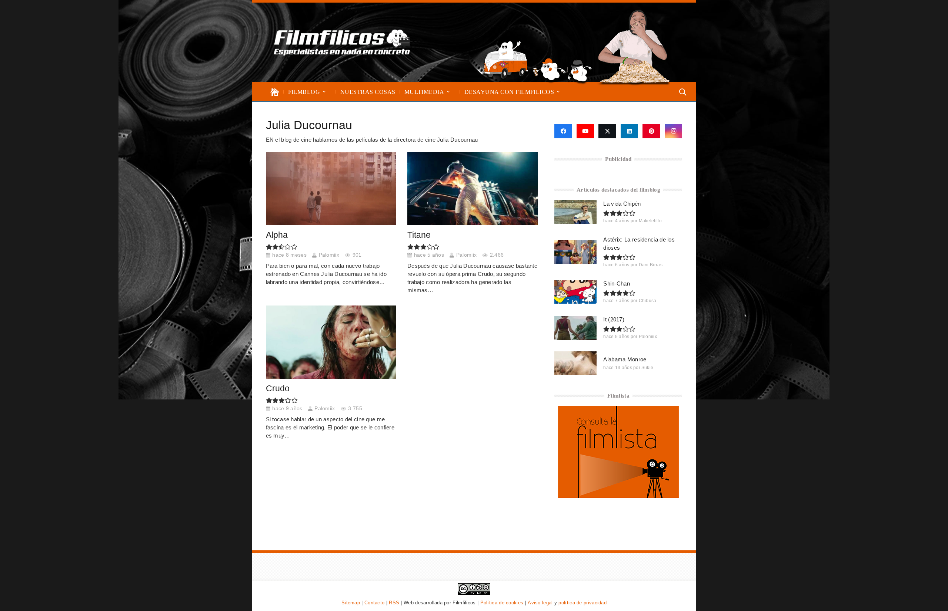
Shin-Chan (616, 283)
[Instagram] (673, 131)
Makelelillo (650, 220)
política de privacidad (582, 602)
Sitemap (350, 602)
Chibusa (648, 300)
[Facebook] (563, 131)
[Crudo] (331, 342)
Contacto (374, 602)
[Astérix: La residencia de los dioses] (575, 252)
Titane (419, 235)
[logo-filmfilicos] (342, 42)
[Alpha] (331, 188)
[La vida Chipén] (575, 212)
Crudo (278, 388)
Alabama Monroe (624, 359)
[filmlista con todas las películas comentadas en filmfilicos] (618, 496)
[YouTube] (585, 131)
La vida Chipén (622, 203)
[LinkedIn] (629, 131)
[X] (607, 131)
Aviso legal (540, 602)
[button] (324, 92)
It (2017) (613, 319)
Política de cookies (502, 602)
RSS (394, 602)
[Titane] (472, 188)
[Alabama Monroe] (575, 363)
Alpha (277, 235)
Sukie (647, 367)
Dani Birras (650, 264)
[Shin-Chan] (575, 292)
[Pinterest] (651, 131)
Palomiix (329, 255)
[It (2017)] (575, 328)
